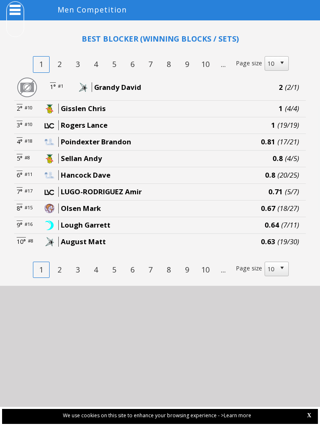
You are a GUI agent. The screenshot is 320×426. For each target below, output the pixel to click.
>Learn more (236, 415)
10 (205, 64)
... (223, 64)
